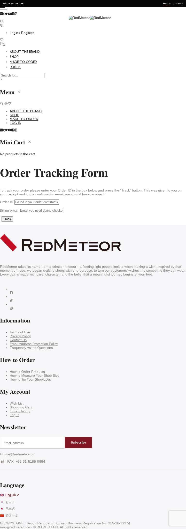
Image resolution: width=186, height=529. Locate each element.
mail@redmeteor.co (19, 454)
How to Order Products (27, 372)
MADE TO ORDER (23, 61)
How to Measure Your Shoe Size (34, 375)
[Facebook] (11, 293)
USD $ (167, 3)
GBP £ (179, 3)
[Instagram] (11, 308)
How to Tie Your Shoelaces (30, 379)
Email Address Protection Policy (34, 344)
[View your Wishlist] (1, 40)
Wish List (16, 403)
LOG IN (15, 66)
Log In (14, 415)
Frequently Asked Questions (31, 348)
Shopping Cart (21, 407)
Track (7, 219)
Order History (20, 411)
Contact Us (18, 340)
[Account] (1, 25)
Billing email (9, 210)
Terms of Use (20, 332)
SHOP (14, 56)
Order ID (6, 202)
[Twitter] (11, 300)
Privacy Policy (20, 336)
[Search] (1, 21)
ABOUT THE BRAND (25, 51)
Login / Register (22, 33)
